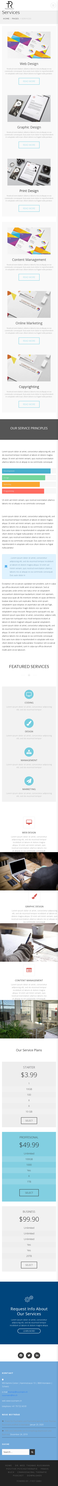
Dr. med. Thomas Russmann (32, 1465)
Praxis (45, 1469)
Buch (11, 1472)
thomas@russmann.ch (18, 1392)
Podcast (18, 1475)
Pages (15, 19)
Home (6, 19)
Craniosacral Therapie (32, 1472)
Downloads (34, 1475)
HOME (8, 1465)
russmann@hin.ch (9, 1395)
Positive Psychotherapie (21, 1469)
